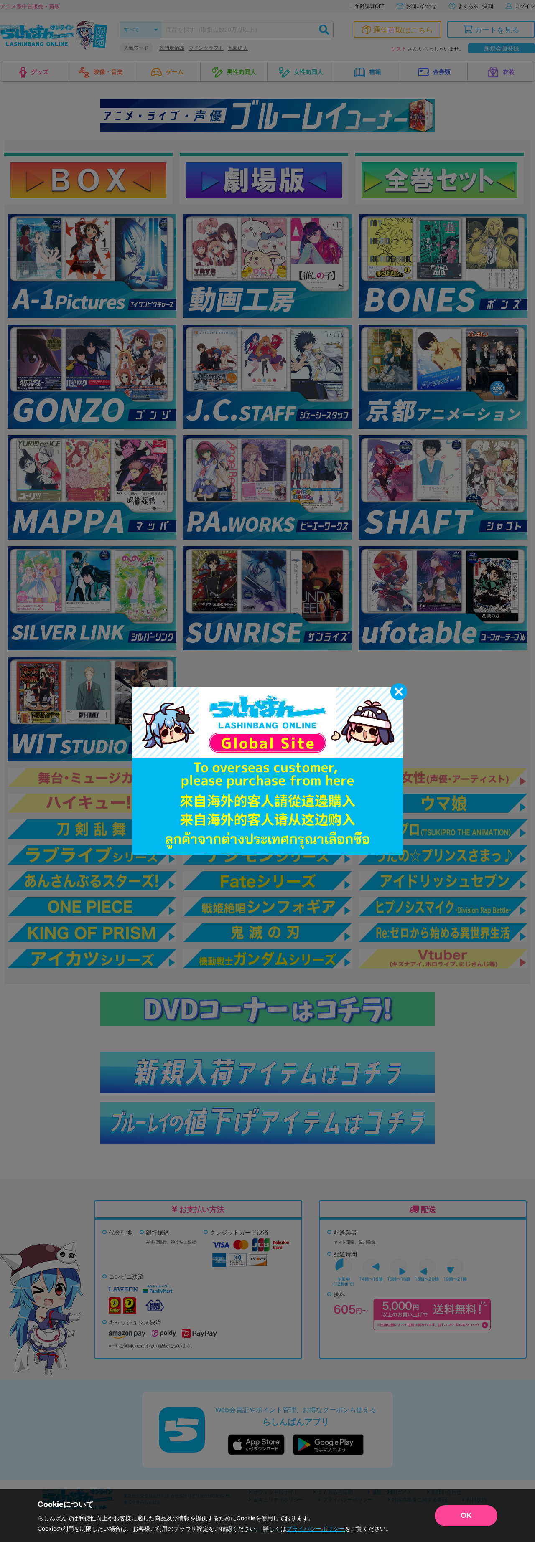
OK (466, 1515)
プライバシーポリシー (315, 1528)
